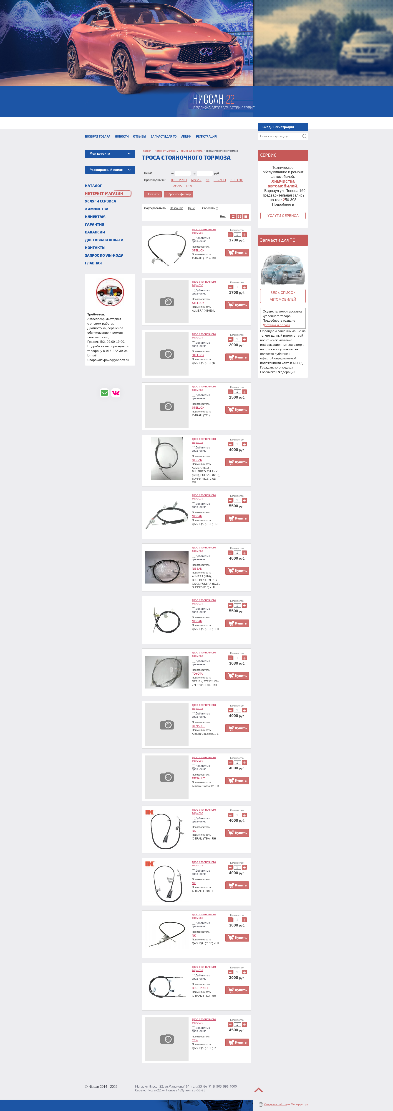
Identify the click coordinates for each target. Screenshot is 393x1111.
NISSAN (196, 180)
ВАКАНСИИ (95, 232)
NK (207, 180)
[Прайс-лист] (246, 216)
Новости (122, 136)
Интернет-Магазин (104, 193)
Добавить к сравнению (201, 239)
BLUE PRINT (179, 180)
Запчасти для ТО (164, 136)
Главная (93, 263)
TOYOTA (176, 185)
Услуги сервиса (283, 216)
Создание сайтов (275, 1104)
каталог (93, 186)
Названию (176, 208)
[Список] (233, 216)
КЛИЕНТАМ (95, 217)
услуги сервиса (100, 201)
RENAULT (220, 180)
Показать (153, 194)
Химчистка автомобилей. (283, 183)
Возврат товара (97, 136)
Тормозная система (190, 150)
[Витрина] (239, 216)
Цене (191, 208)
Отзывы (139, 136)
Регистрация (206, 136)
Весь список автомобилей (283, 296)
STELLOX (236, 180)
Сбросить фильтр (178, 194)
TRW (189, 185)
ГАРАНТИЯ (94, 224)
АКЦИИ (186, 136)
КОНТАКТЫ (95, 248)
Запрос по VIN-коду (104, 255)
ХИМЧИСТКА (96, 209)
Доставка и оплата (276, 325)
